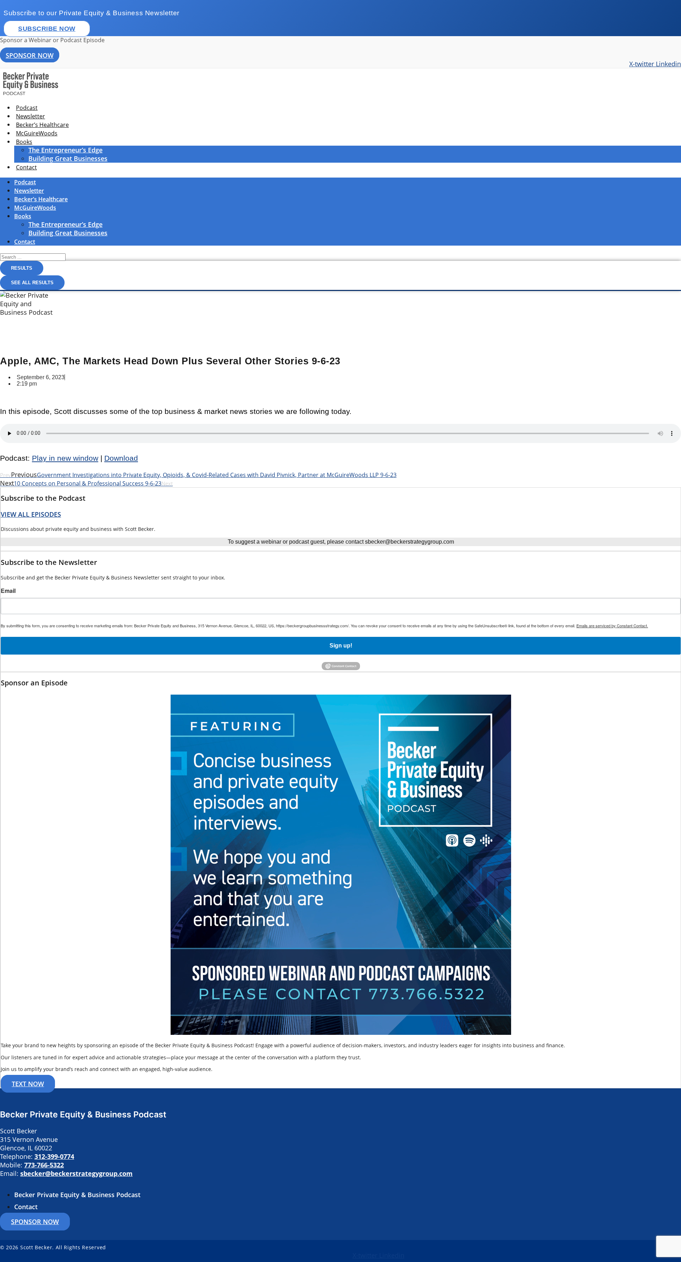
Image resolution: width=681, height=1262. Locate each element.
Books (24, 142)
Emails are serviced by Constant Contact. (612, 625)
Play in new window (65, 458)
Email (8, 591)
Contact (26, 167)
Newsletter (30, 116)
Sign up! (341, 646)
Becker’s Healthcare (42, 125)
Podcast (27, 108)
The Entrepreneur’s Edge (65, 150)
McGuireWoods (36, 133)
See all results (32, 282)
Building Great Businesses (67, 158)
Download (121, 458)
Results (21, 268)
